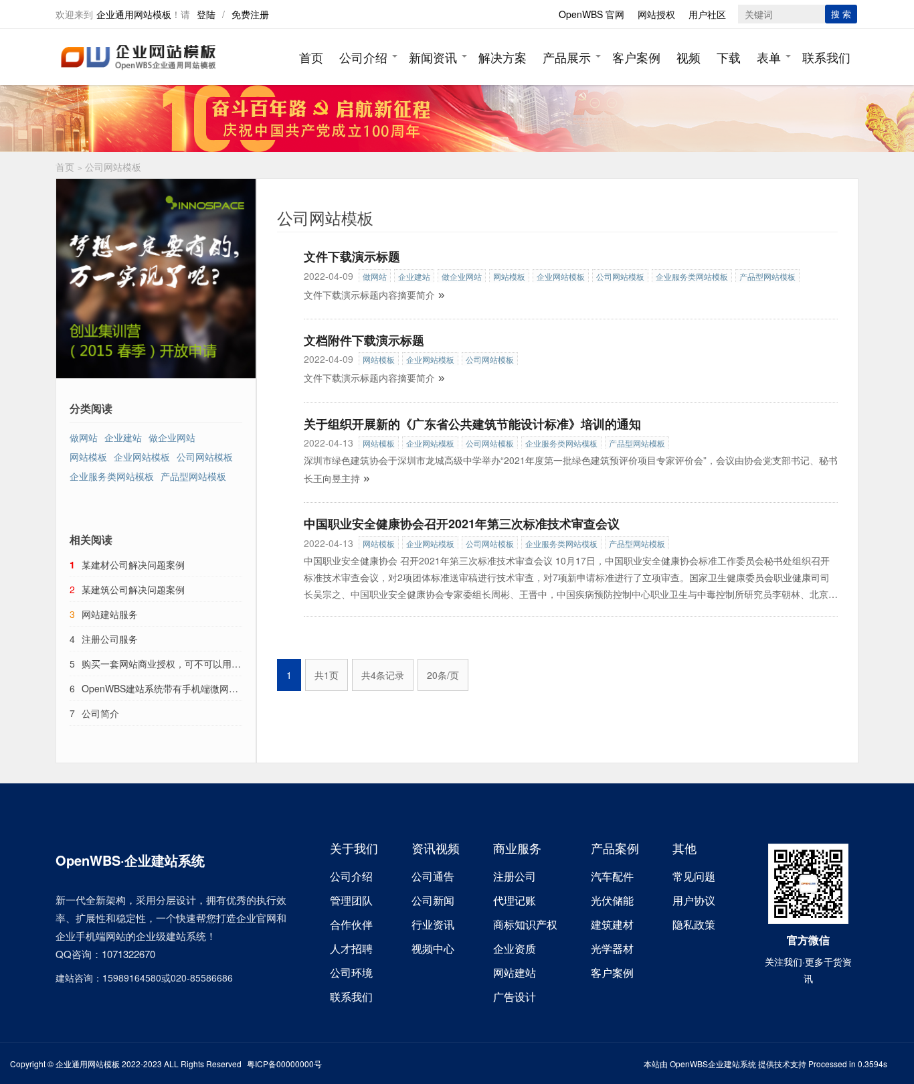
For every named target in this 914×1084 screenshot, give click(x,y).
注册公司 (514, 876)
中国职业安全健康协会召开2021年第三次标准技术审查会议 (462, 523)
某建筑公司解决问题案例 (133, 589)
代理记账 (514, 900)
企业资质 (514, 948)
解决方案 (502, 57)
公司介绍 (363, 57)
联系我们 (826, 57)
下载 (729, 57)
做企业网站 (462, 276)
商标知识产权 (525, 924)
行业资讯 (433, 924)
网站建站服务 (110, 614)
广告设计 (514, 996)
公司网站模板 (620, 276)
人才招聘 (351, 948)
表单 (769, 57)
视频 (688, 57)
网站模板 (509, 276)
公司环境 (351, 972)
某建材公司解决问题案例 (133, 564)
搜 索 (841, 13)
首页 (311, 57)
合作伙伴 (351, 924)
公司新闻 (433, 900)
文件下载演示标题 (352, 256)
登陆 (206, 14)
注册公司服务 (110, 638)
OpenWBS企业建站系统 (713, 1063)
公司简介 (100, 713)
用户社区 (707, 14)
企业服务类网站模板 (692, 276)
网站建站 (514, 972)
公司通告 (433, 876)
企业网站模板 (561, 276)
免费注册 (250, 14)
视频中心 (433, 948)
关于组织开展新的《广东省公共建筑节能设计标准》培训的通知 (472, 424)
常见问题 (693, 876)
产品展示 (567, 57)
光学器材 (612, 948)
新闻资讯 (433, 57)
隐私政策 (693, 924)
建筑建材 (612, 924)
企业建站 (414, 276)
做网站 (375, 276)
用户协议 (693, 900)
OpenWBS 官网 (591, 14)
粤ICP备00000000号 (284, 1063)
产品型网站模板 (767, 276)
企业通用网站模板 (133, 14)
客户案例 (636, 57)
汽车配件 (612, 876)
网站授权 (656, 14)
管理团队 (351, 900)
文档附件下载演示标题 (364, 340)
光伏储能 (612, 900)
